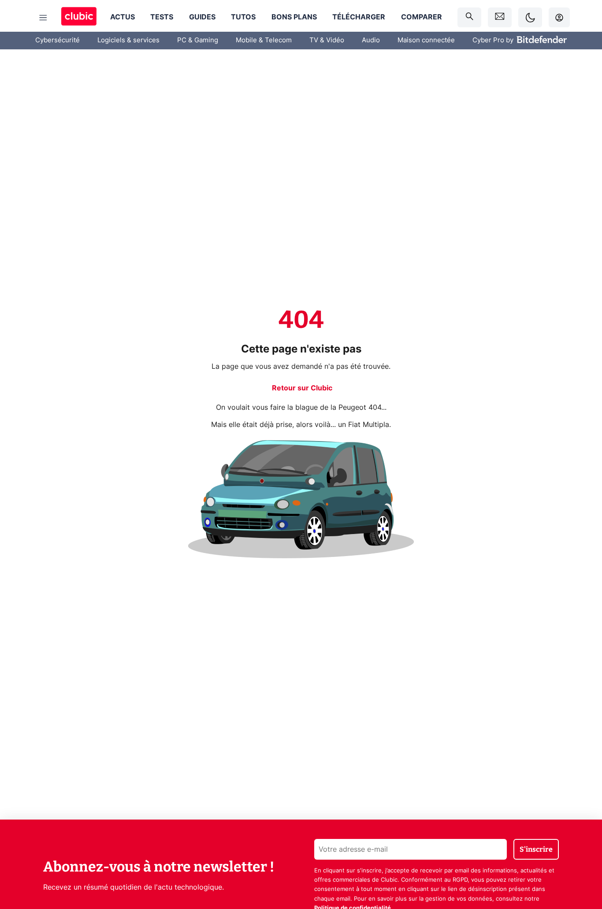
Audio (371, 40)
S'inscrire (536, 849)
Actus (122, 17)
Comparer (421, 17)
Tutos (243, 17)
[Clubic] (79, 17)
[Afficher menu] (43, 17)
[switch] (530, 17)
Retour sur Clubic (302, 388)
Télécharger (358, 17)
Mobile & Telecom (264, 40)
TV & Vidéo (326, 40)
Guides (202, 17)
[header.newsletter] (499, 17)
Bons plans (294, 17)
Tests (161, 17)
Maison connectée (426, 40)
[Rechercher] (469, 17)
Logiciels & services (128, 40)
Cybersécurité (57, 40)
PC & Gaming (197, 40)
